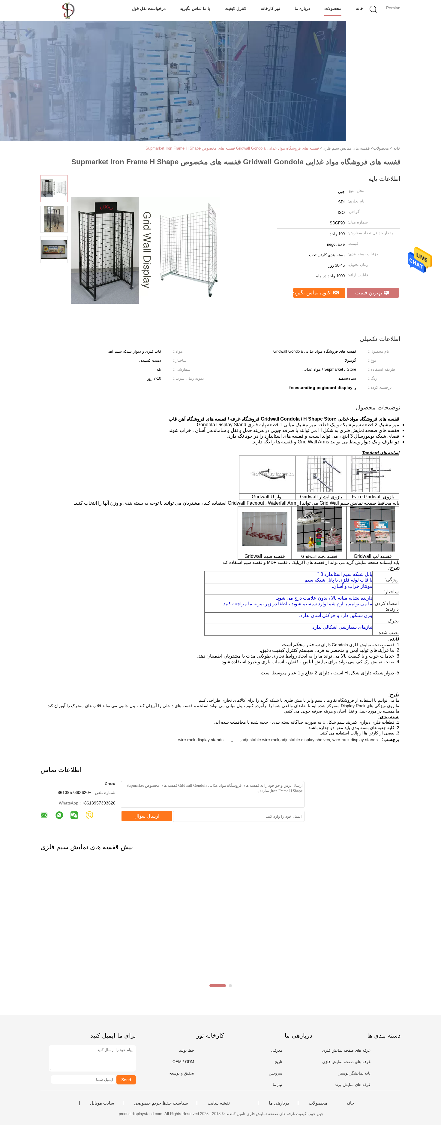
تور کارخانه (270, 8)
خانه (359, 8)
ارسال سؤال (146, 816)
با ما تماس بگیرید (195, 8)
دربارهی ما (279, 1103)
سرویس (275, 1073)
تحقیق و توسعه (181, 1073)
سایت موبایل (102, 1103)
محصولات (332, 8)
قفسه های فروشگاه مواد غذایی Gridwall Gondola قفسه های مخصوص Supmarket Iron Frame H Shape (232, 148)
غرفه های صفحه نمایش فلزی (346, 1050)
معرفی (276, 1050)
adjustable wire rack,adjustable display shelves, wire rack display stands (310, 739)
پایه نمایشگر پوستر (354, 1073)
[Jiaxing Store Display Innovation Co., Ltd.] (69, 10)
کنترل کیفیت (235, 8)
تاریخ (278, 1062)
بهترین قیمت (369, 293)
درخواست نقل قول (149, 8)
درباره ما (302, 8)
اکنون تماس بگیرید (313, 293)
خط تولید (186, 1050)
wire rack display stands (201, 739)
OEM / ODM (183, 1062)
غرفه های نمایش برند (352, 1084)
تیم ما (277, 1084)
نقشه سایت (219, 1103)
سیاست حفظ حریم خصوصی (161, 1103)
